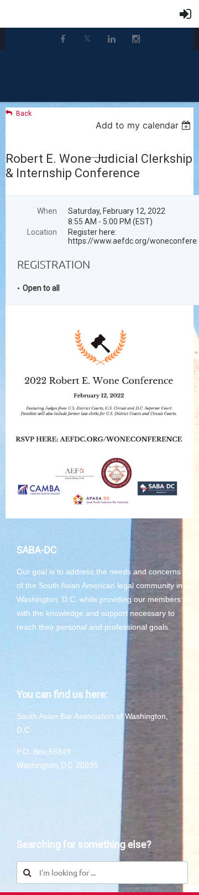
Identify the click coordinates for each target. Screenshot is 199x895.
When (47, 211)
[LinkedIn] (111, 39)
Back (24, 113)
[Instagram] (136, 39)
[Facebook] (63, 39)
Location (42, 232)
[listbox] (144, 125)
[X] (87, 39)
